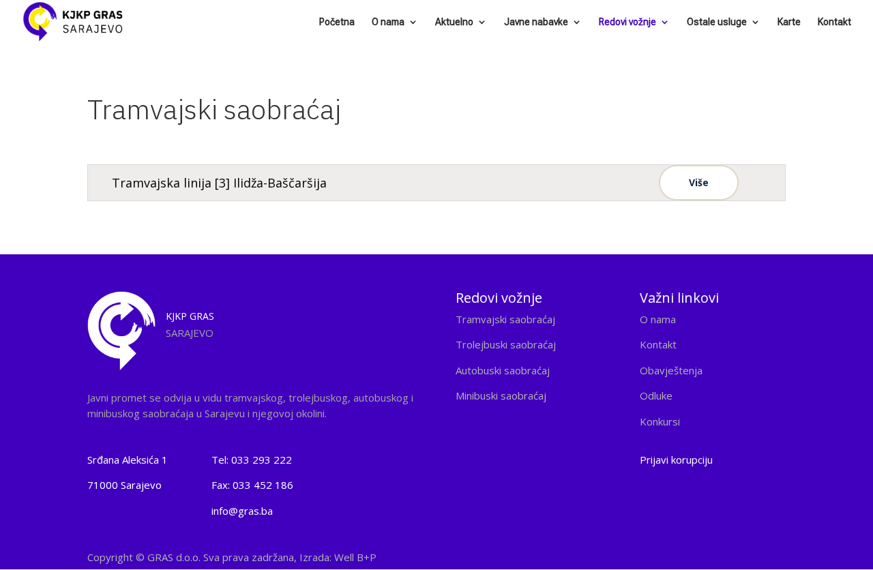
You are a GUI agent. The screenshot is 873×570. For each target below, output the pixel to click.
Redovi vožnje (627, 22)
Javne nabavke (536, 22)
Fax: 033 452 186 (252, 485)
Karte (789, 22)
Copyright (231, 557)
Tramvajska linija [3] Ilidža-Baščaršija (219, 183)
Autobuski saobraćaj (503, 370)
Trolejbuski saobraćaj (506, 344)
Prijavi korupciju (676, 459)
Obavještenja (671, 370)
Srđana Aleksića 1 (127, 459)
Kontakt (834, 22)
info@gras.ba (242, 511)
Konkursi (660, 421)
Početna (337, 22)
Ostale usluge (717, 22)
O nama (388, 22)
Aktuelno (454, 22)
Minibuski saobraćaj (501, 395)
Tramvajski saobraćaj (505, 319)
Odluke (656, 395)
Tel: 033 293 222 (251, 459)
